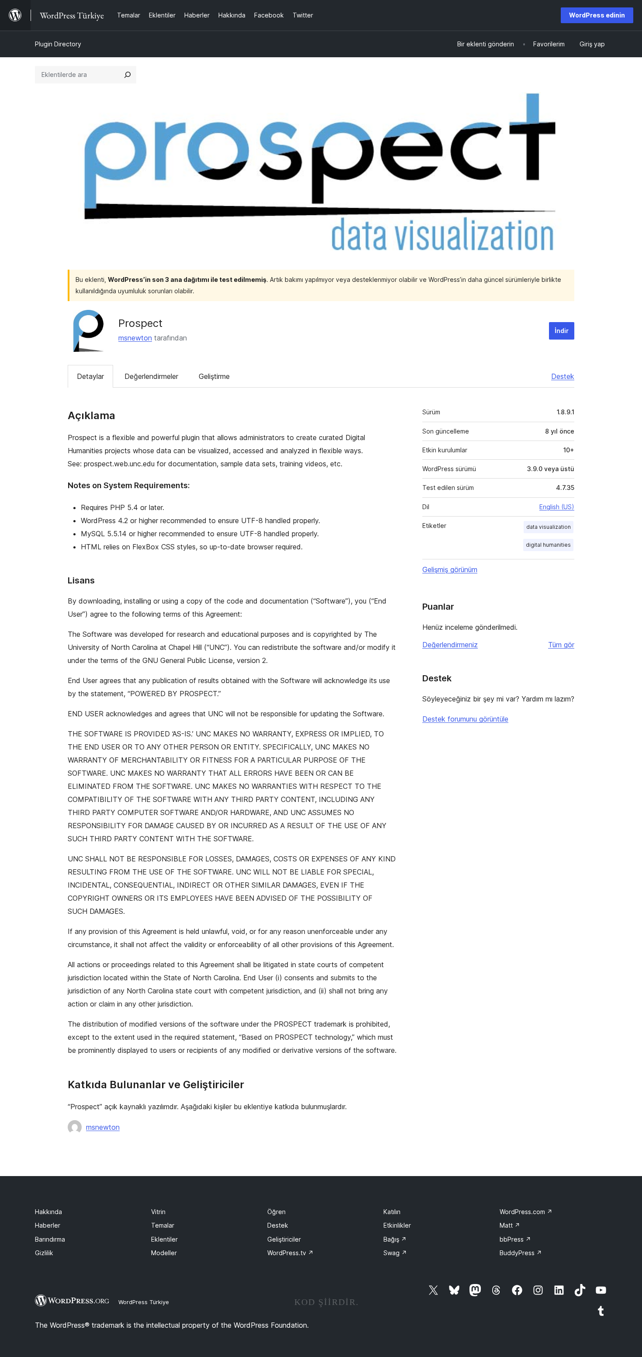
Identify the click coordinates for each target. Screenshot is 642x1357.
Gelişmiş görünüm (449, 569)
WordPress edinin (597, 15)
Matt (510, 1225)
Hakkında (48, 1211)
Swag (395, 1252)
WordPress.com (526, 1211)
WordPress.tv (290, 1252)
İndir (562, 330)
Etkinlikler (397, 1225)
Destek (562, 376)
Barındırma (50, 1239)
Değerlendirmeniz (450, 644)
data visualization (548, 527)
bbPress (515, 1239)
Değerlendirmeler (151, 376)
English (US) (556, 506)
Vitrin (158, 1211)
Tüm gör (561, 644)
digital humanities (548, 544)
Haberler (47, 1225)
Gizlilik (44, 1252)
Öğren (276, 1211)
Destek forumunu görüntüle (465, 719)
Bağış (395, 1239)
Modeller (164, 1252)
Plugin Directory (58, 44)
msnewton (135, 337)
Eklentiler (164, 1239)
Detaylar (90, 376)
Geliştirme (214, 376)
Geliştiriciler (284, 1239)
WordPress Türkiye (143, 1301)
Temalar (162, 1225)
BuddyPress (521, 1252)
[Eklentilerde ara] (127, 74)
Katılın (391, 1211)
